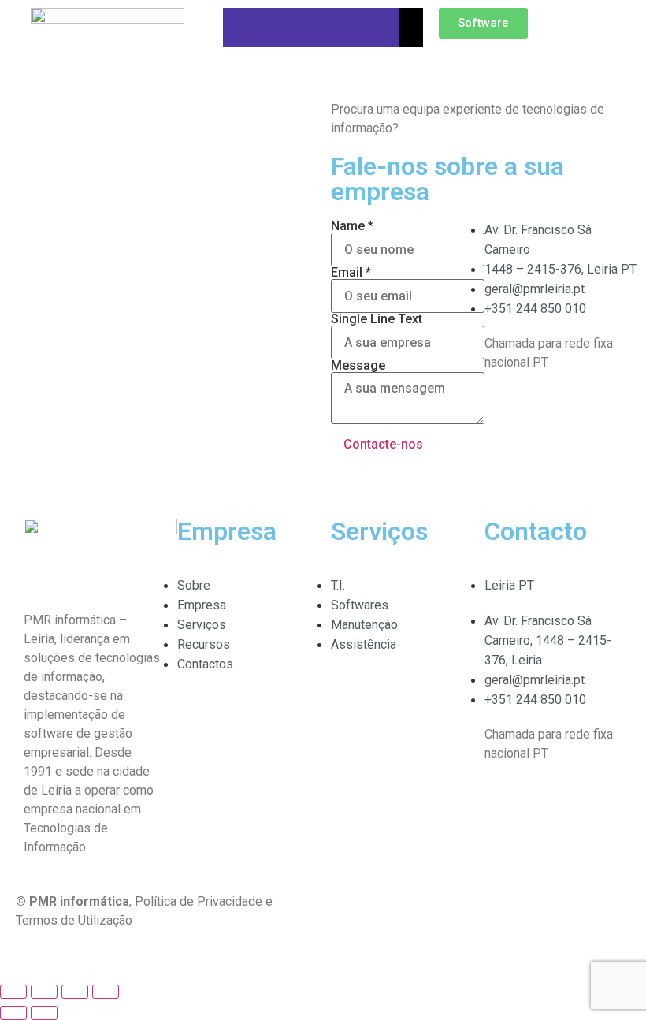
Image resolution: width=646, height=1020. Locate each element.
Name (352, 226)
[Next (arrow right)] (44, 1013)
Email (351, 272)
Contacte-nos (383, 444)
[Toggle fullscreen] (74, 992)
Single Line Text (376, 319)
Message (358, 365)
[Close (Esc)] (13, 992)
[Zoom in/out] (105, 992)
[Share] (44, 992)
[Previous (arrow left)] (13, 1013)
